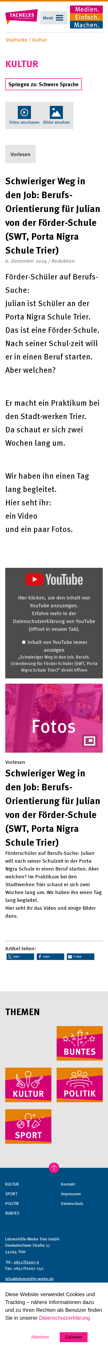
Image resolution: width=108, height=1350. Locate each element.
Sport (11, 1194)
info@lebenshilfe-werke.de (29, 1278)
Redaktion (63, 261)
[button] (20, 956)
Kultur (39, 39)
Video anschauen (24, 122)
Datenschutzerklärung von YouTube (54, 625)
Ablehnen (40, 1337)
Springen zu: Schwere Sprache (43, 84)
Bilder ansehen (56, 122)
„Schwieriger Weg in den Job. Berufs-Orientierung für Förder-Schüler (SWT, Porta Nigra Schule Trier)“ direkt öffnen (54, 663)
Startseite (16, 39)
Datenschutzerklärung (64, 1318)
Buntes (12, 1213)
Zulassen (73, 1337)
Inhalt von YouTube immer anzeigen (57, 646)
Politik (12, 1203)
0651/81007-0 (26, 1262)
